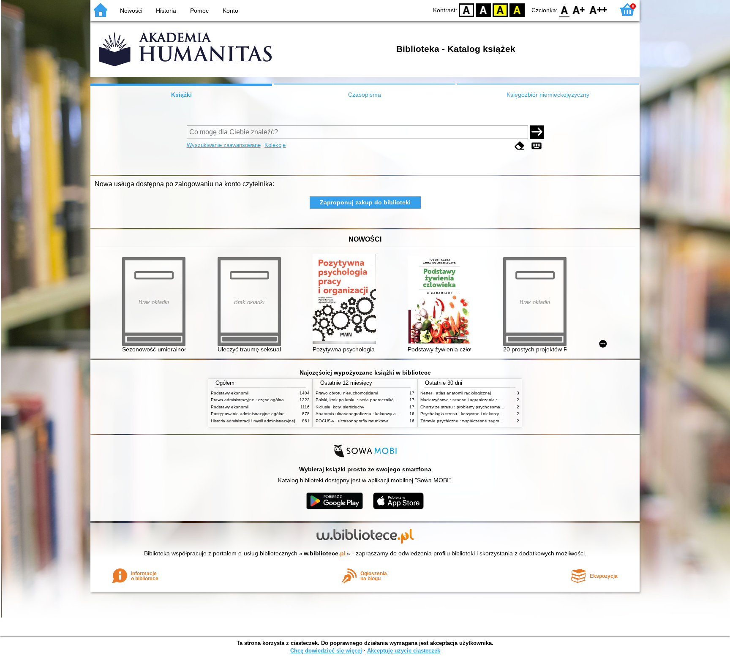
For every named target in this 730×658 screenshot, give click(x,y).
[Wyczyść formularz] (519, 146)
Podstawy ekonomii (229, 393)
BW (483, 9)
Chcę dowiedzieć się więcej (326, 650)
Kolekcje (275, 145)
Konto (230, 10)
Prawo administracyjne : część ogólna (247, 399)
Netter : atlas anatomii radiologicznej (455, 393)
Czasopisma (364, 94)
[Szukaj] (537, 132)
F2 (598, 9)
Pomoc (199, 10)
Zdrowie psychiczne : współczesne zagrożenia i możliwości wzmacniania (490, 421)
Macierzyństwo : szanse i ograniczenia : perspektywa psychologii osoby (489, 399)
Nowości (131, 10)
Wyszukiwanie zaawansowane (224, 145)
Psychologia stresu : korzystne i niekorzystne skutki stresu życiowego (487, 413)
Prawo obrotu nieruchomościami (347, 393)
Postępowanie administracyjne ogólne (248, 413)
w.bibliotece (325, 553)
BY (517, 9)
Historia (166, 10)
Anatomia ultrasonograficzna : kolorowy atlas (359, 413)
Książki (181, 94)
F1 (579, 9)
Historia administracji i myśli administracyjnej (253, 421)
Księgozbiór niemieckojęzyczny (548, 94)
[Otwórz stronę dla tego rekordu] (346, 300)
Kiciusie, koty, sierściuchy (340, 407)
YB (500, 9)
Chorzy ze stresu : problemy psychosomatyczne (466, 407)
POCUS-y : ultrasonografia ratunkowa (352, 421)
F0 (565, 9)
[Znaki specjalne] (536, 146)
